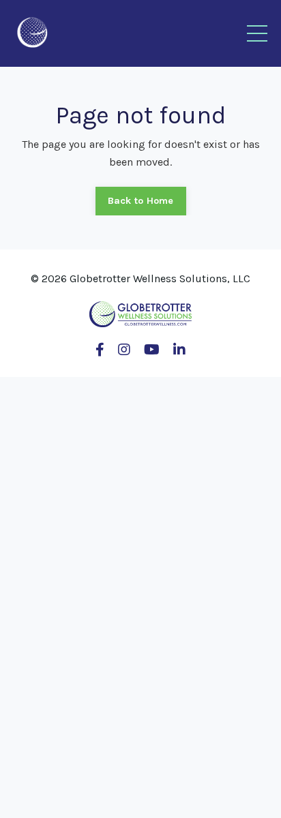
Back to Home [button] (141, 201)
